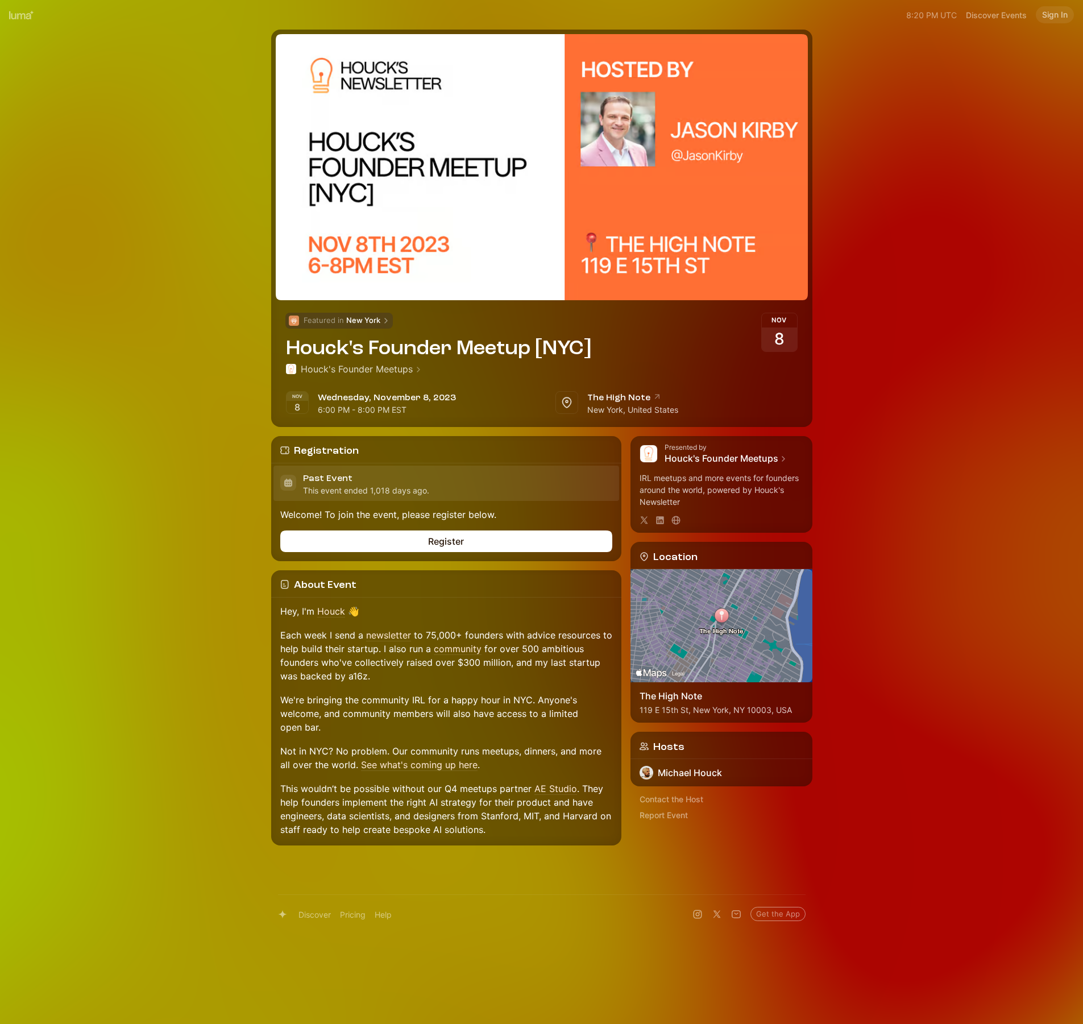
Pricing (353, 914)
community (458, 648)
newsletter (388, 635)
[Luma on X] (717, 914)
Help (383, 914)
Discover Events (996, 15)
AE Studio (555, 788)
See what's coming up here (419, 764)
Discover (314, 914)
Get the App (778, 913)
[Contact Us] (736, 914)
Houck (331, 611)
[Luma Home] (21, 15)
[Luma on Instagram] (697, 914)
